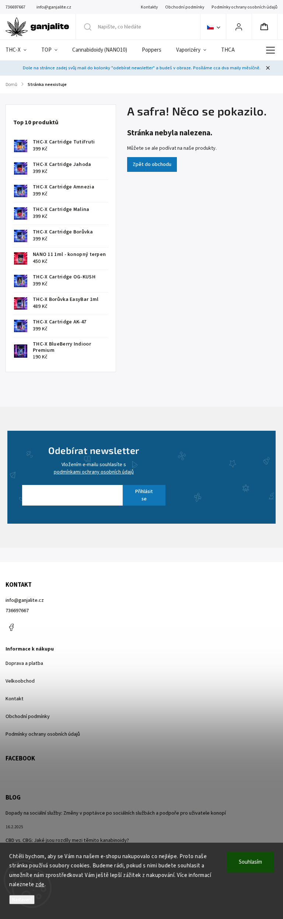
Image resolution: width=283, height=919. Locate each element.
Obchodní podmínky (184, 7)
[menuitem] (20, 50)
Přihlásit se (144, 495)
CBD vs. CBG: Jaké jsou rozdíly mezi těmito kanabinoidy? (67, 840)
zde (40, 884)
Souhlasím (250, 862)
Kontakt (15, 699)
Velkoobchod (20, 681)
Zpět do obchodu (152, 164)
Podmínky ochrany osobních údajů (244, 7)
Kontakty (149, 7)
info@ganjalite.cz (25, 600)
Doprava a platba (24, 663)
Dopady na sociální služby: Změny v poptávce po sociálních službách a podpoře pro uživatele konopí (116, 813)
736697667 (17, 610)
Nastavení (22, 899)
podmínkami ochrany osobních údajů (94, 472)
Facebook (11, 627)
